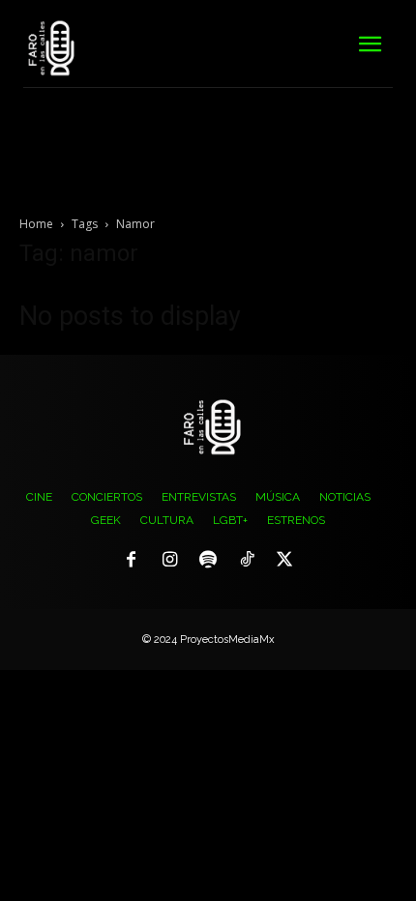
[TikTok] (246, 560)
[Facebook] (131, 560)
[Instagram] (170, 560)
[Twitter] (284, 560)
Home (36, 224)
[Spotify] (208, 560)
